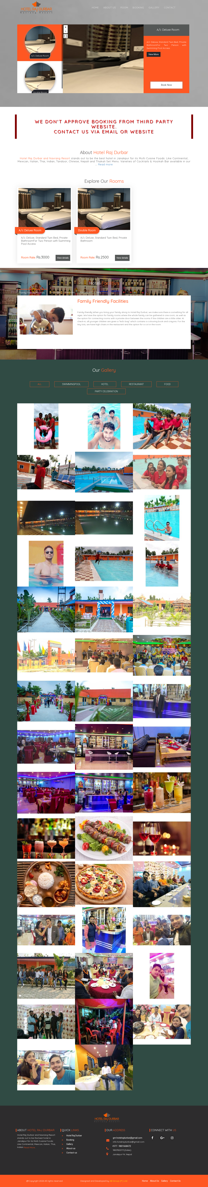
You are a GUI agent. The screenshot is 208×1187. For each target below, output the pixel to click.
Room (124, 7)
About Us (109, 7)
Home (95, 7)
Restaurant (136, 384)
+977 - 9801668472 (121, 1148)
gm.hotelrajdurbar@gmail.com (128, 1140)
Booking (138, 7)
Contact (170, 7)
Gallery (154, 7)
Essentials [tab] (55, 292)
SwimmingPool (71, 384)
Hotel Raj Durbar (74, 1135)
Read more (105, 164)
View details (63, 258)
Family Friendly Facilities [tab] (32, 292)
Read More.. (29, 1147)
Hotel (104, 384)
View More (153, 54)
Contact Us (175, 1181)
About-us (70, 1148)
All (40, 384)
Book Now (166, 85)
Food (167, 384)
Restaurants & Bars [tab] (90, 292)
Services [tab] (70, 292)
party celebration (106, 391)
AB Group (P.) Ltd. (119, 1181)
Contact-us (71, 1152)
